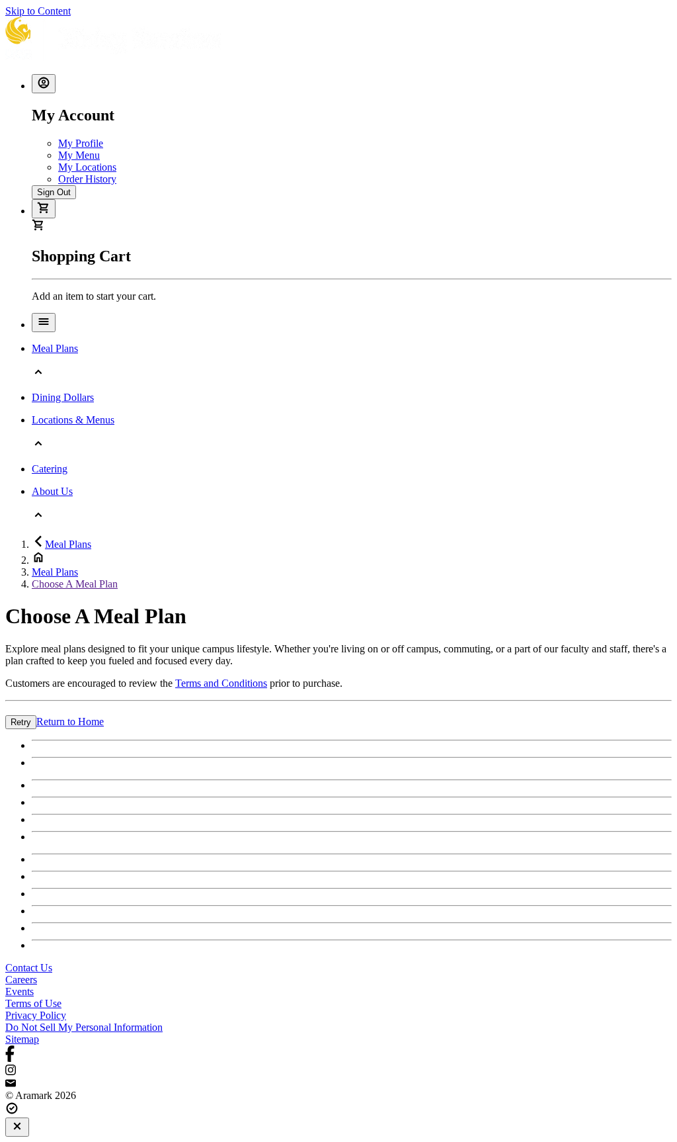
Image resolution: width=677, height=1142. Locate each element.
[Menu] (44, 322)
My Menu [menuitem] (79, 155)
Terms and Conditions (221, 683)
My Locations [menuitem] (87, 167)
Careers (21, 979)
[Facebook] (338, 1055)
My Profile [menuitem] (80, 143)
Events (19, 991)
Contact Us (28, 967)
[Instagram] (338, 1071)
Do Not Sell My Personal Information (84, 1027)
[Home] (113, 57)
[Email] (338, 1084)
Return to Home (70, 721)
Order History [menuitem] (87, 179)
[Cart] (44, 208)
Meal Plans (68, 544)
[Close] (17, 1127)
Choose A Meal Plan (75, 584)
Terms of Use (33, 1003)
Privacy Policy (35, 1015)
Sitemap (22, 1039)
